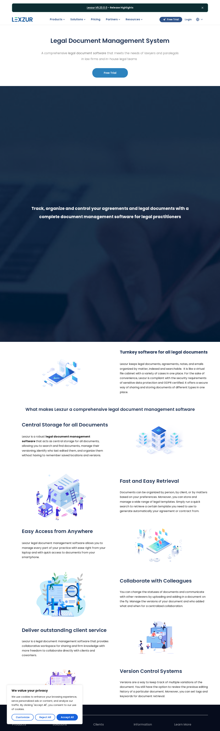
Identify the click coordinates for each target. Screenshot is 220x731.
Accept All (67, 717)
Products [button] (56, 19)
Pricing (95, 19)
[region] (44, 704)
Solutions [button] (76, 19)
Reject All (45, 717)
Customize (23, 717)
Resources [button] (133, 19)
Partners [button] (112, 19)
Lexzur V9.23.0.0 (97, 7)
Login (188, 19)
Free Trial (173, 19)
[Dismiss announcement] (202, 8)
